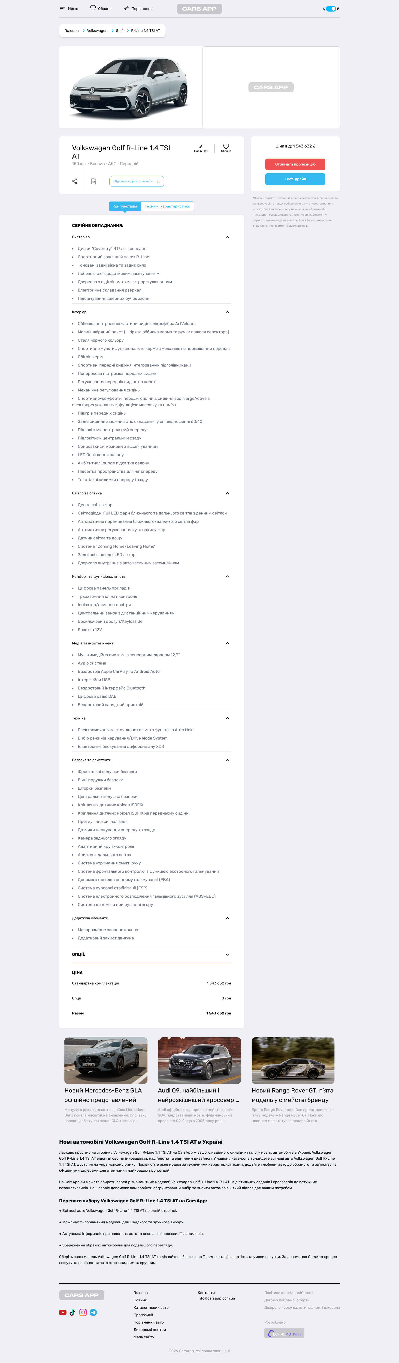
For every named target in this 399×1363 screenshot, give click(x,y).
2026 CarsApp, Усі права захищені (199, 1351)
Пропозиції (143, 1315)
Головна (72, 30)
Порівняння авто (149, 1322)
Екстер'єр (81, 237)
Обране (226, 151)
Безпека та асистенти (91, 760)
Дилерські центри (150, 1329)
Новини (140, 1300)
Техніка (79, 718)
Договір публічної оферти (287, 1300)
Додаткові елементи (90, 918)
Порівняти (201, 151)
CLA (115, 1121)
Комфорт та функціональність (98, 576)
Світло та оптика (87, 493)
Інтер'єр (79, 312)
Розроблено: (275, 1322)
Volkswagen (97, 30)
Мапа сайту (144, 1337)
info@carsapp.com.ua (216, 1298)
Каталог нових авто (151, 1307)
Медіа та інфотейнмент (92, 643)
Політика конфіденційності (288, 1293)
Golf (119, 30)
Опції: (78, 954)
